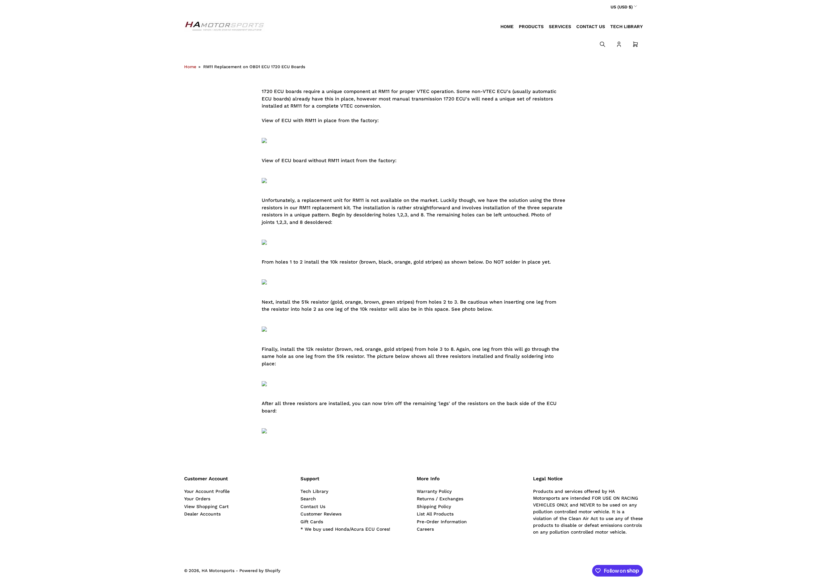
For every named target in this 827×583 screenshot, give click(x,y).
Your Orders (197, 498)
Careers (425, 529)
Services (560, 26)
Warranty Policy (434, 491)
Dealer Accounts (202, 513)
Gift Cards (311, 521)
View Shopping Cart (206, 506)
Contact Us (590, 26)
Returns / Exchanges (440, 498)
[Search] (602, 44)
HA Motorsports (218, 570)
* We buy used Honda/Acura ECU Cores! (345, 529)
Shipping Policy (434, 506)
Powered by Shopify (259, 570)
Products (531, 26)
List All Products (435, 513)
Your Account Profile (207, 491)
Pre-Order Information (442, 521)
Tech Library (626, 26)
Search (308, 498)
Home (507, 26)
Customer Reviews (320, 513)
